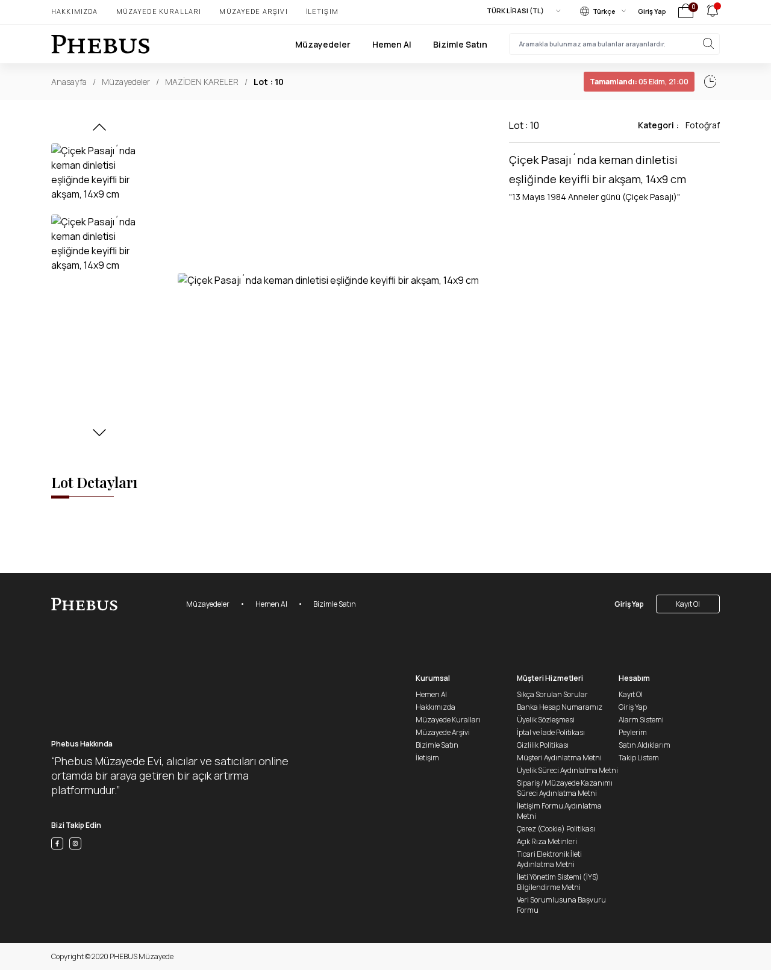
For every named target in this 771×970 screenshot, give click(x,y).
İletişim (322, 11)
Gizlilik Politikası (543, 745)
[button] (99, 130)
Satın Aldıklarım (644, 745)
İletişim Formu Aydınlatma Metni (559, 811)
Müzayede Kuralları (159, 11)
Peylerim (633, 732)
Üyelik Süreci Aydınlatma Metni (567, 770)
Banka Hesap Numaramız (559, 707)
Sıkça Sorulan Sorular (552, 694)
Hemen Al (391, 44)
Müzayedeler (323, 44)
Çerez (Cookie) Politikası (556, 829)
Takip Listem (639, 758)
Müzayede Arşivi (253, 11)
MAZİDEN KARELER (202, 81)
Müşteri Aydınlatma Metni (559, 758)
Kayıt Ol (688, 604)
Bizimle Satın (460, 44)
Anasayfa (69, 81)
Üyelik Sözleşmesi (546, 720)
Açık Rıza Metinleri (547, 841)
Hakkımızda (74, 11)
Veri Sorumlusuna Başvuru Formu (561, 905)
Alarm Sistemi (641, 720)
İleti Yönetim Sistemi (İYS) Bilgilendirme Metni (558, 882)
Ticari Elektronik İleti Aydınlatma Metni (549, 859)
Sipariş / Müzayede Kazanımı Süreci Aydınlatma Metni (565, 788)
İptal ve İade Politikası (551, 732)
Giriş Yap (652, 11)
